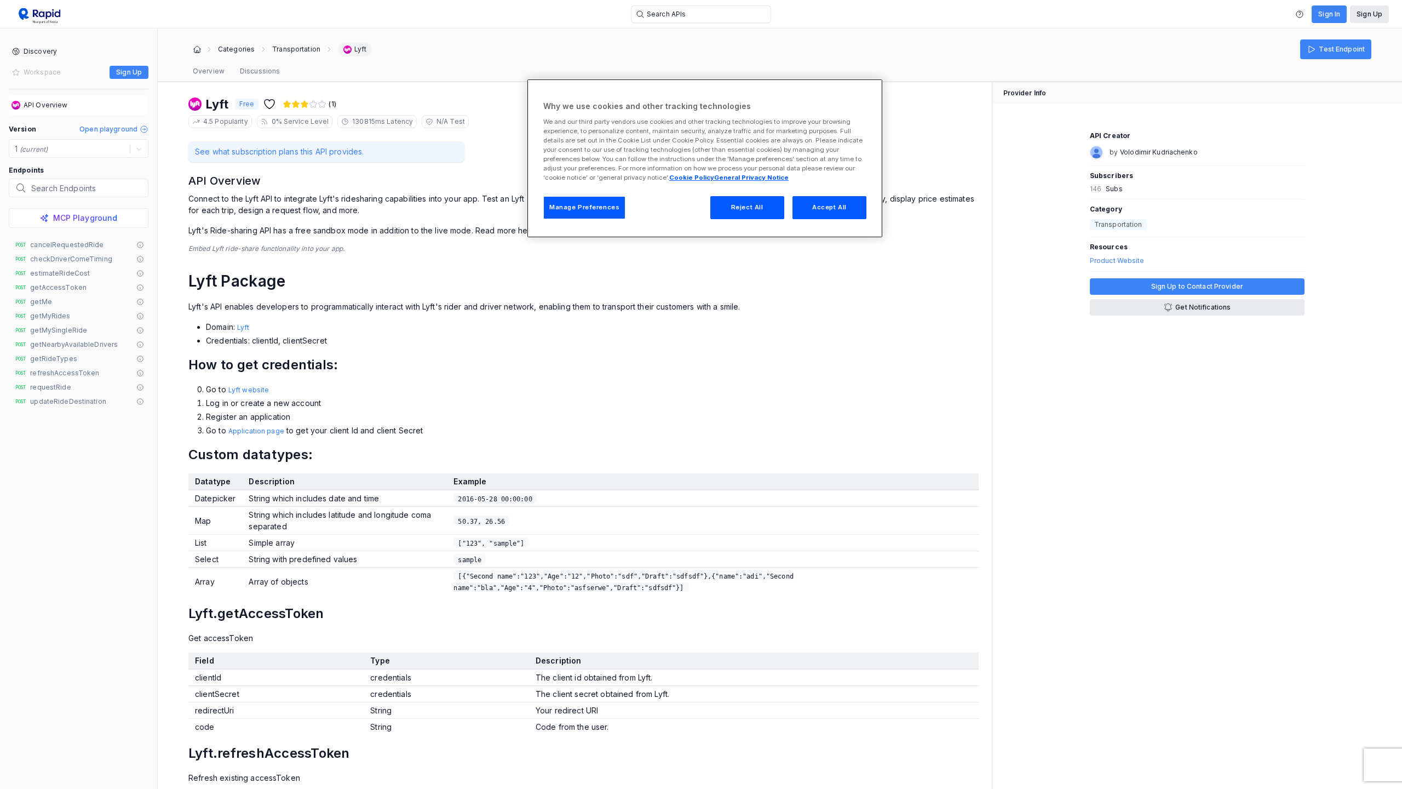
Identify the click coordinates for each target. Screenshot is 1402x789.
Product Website (1117, 261)
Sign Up (1369, 14)
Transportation (296, 49)
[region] (705, 158)
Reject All (747, 207)
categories (236, 49)
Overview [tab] (209, 71)
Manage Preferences (584, 207)
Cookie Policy (691, 177)
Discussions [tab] (260, 71)
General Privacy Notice (751, 177)
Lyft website (248, 390)
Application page (256, 431)
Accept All (829, 207)
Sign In (1329, 14)
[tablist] (236, 71)
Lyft (243, 327)
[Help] (1299, 14)
